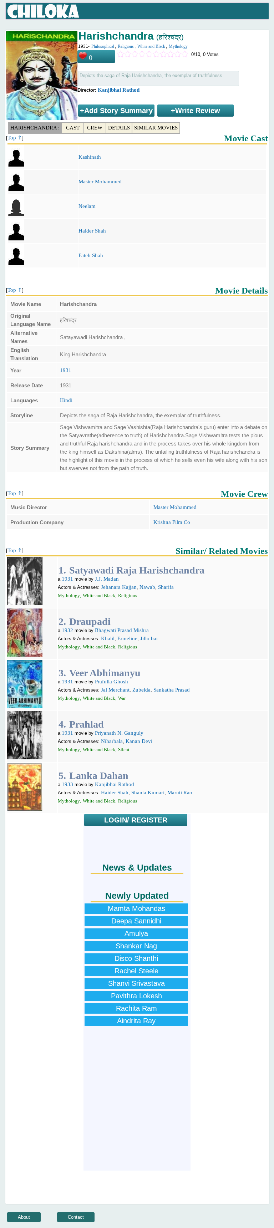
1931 (65, 370)
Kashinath (89, 157)
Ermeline (127, 638)
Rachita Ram (136, 1008)
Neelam (87, 206)
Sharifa (166, 587)
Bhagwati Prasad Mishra (122, 630)
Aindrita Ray (136, 1021)
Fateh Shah (90, 255)
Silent (124, 749)
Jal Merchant (115, 690)
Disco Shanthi (136, 958)
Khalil (108, 638)
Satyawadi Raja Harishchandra (136, 570)
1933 (67, 784)
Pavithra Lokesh (136, 996)
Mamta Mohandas (136, 908)
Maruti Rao (179, 792)
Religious (126, 46)
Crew (94, 128)
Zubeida (141, 690)
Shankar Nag (136, 946)
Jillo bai (149, 638)
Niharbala (112, 741)
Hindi (66, 400)
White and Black (151, 46)
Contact (76, 1217)
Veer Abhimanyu (105, 672)
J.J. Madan (107, 579)
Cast (73, 128)
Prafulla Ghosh (111, 681)
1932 (67, 630)
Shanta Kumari (147, 792)
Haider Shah (92, 231)
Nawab (147, 587)
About (24, 1217)
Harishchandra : (35, 128)
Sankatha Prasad (171, 690)
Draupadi (90, 621)
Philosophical (102, 46)
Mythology (178, 46)
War (122, 698)
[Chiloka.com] (43, 11)
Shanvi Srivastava (136, 983)
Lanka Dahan (98, 775)
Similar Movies (156, 128)
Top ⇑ (14, 138)
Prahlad (86, 724)
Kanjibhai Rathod (118, 90)
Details (119, 128)
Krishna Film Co (171, 522)
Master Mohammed (100, 181)
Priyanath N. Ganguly (119, 733)
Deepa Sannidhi (136, 921)
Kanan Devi (139, 741)
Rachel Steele (136, 971)
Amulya (136, 933)
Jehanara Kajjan (119, 587)
